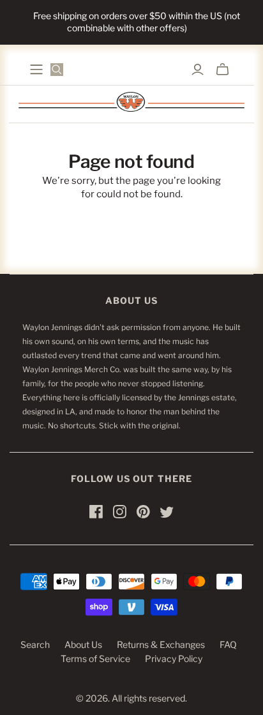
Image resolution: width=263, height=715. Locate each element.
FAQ (228, 644)
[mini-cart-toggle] (222, 70)
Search (35, 644)
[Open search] (56, 69)
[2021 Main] (36, 69)
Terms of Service (95, 658)
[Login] (197, 70)
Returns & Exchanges (161, 644)
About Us (83, 644)
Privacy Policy (173, 658)
